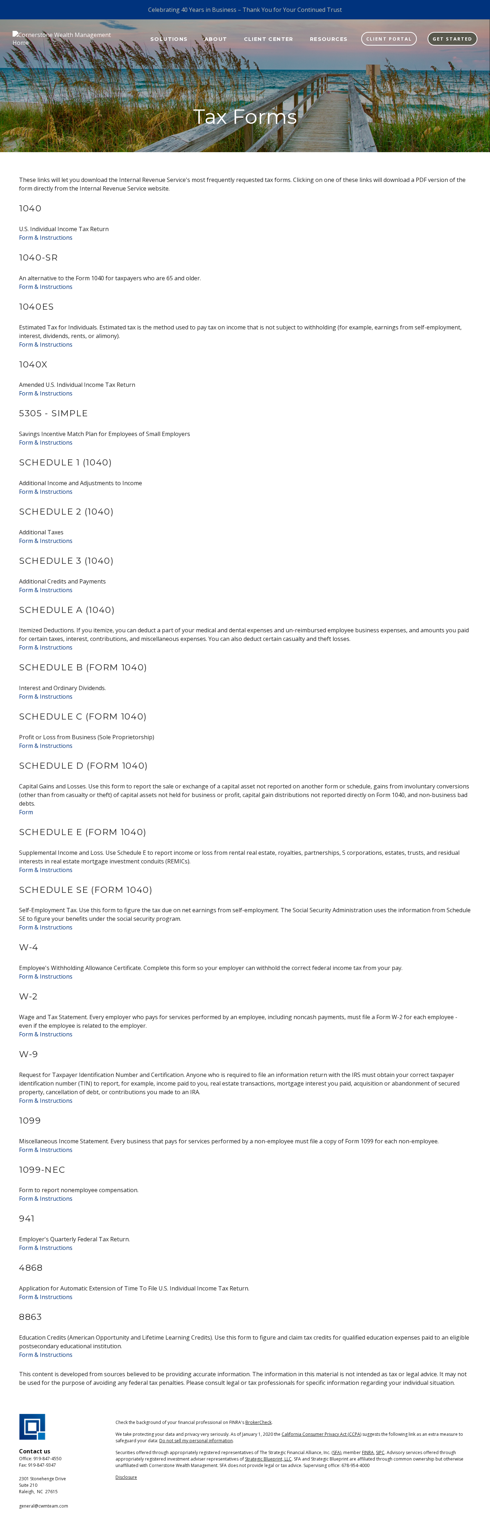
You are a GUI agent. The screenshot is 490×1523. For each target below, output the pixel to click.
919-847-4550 (47, 1459)
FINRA (368, 1452)
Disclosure (126, 1477)
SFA (336, 1452)
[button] (169, 38)
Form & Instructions (45, 238)
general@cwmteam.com (43, 1506)
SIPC (380, 1452)
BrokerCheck (258, 1422)
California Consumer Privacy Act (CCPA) (321, 1434)
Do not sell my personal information (196, 1441)
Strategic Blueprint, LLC (268, 1459)
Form (26, 812)
